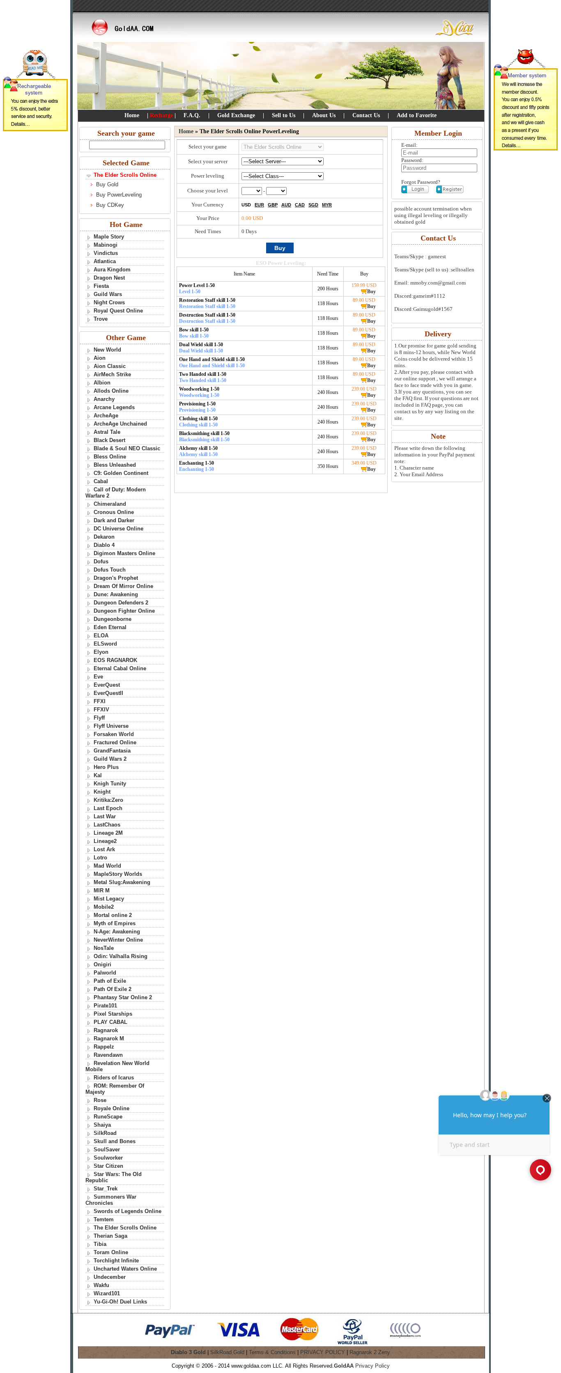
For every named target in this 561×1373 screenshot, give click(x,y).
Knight (102, 792)
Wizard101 (107, 1293)
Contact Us (366, 115)
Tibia (100, 1244)
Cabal (101, 481)
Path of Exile (110, 981)
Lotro (100, 857)
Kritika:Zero (108, 800)
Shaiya (102, 1125)
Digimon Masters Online (124, 553)
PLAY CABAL (110, 1022)
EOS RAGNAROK (115, 660)
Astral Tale (107, 432)
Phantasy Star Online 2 (123, 997)
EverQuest (107, 685)
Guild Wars (108, 294)
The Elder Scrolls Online (125, 1228)
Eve (98, 677)
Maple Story (109, 237)
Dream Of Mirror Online (123, 586)
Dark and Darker (114, 520)
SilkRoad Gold (227, 1352)
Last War (105, 816)
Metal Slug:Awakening (122, 882)
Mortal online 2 (113, 915)
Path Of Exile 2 (112, 989)
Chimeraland (110, 504)
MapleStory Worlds (118, 874)
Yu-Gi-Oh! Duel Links (120, 1302)
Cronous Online (114, 512)
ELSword (105, 644)
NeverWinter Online (118, 940)
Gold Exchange (236, 115)
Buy (371, 291)
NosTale (104, 948)
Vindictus (106, 253)
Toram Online (111, 1252)
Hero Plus (106, 767)
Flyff (99, 718)
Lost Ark (104, 849)
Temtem (104, 1219)
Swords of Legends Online (127, 1211)
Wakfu (101, 1285)
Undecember (110, 1277)
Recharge (161, 115)
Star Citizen (108, 1166)
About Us (324, 115)
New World (107, 350)
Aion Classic (110, 366)
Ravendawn (108, 1055)
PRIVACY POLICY (322, 1352)
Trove (101, 319)
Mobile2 (104, 907)
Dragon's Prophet (116, 578)
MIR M (102, 890)
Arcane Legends (114, 407)
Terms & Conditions (272, 1352)
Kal (98, 775)
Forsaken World (114, 734)
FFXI (100, 701)
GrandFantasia (112, 751)
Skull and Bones (115, 1141)
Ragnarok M (109, 1038)
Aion (100, 358)
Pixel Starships (113, 1014)
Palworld (105, 973)
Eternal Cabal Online (120, 668)
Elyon (101, 652)
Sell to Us (283, 115)
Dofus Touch (110, 570)
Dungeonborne (112, 619)
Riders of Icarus (114, 1077)
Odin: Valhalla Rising (120, 956)
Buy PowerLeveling (119, 195)
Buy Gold (107, 184)
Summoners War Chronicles (110, 1200)
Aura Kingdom (112, 269)
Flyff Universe (111, 726)
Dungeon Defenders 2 (121, 603)
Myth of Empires (115, 923)
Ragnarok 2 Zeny (369, 1352)
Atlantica (105, 261)
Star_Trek (105, 1188)
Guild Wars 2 (110, 759)
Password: (412, 160)
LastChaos (107, 825)
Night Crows (109, 302)
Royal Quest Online (118, 311)
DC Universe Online (118, 529)
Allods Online (111, 391)
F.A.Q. (192, 115)
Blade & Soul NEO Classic (127, 448)
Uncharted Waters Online (125, 1269)
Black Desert (109, 440)
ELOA (101, 635)
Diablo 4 (104, 545)
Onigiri (102, 964)
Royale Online (111, 1108)
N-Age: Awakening (117, 931)
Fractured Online (115, 742)
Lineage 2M (108, 833)
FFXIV (101, 709)
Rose (100, 1100)
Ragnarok (106, 1030)
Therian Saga (110, 1236)
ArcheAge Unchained (120, 424)
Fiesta (101, 286)
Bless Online (110, 457)
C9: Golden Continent (121, 473)
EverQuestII (108, 693)
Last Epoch (108, 808)
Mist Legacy (109, 899)
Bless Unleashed (115, 465)
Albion (102, 383)
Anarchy (104, 399)
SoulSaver (107, 1149)
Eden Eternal (110, 627)
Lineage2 (105, 841)
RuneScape (108, 1117)
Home (131, 115)
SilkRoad (105, 1133)
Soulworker (108, 1158)
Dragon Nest (109, 278)
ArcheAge (106, 415)
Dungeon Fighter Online (124, 611)
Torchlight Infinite (116, 1260)
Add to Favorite (417, 115)
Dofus (101, 561)
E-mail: (409, 145)
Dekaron (104, 537)
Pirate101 (105, 1006)
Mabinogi (105, 245)
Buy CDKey (110, 205)
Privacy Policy (372, 1366)
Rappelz (104, 1047)
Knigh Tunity (110, 783)
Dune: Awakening (116, 594)
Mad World (107, 866)
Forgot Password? (420, 182)
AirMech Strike (112, 374)
